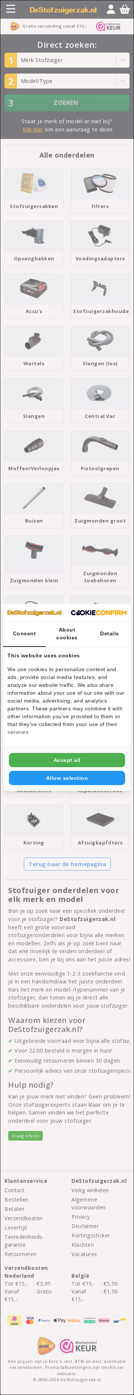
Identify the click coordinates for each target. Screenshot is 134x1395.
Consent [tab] (24, 633)
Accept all (67, 760)
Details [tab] (109, 633)
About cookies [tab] (67, 634)
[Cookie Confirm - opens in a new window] (99, 612)
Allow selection (67, 778)
